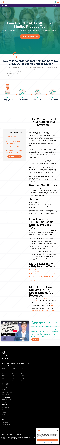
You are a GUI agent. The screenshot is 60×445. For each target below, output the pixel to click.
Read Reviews (5, 409)
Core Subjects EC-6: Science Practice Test (41, 276)
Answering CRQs (6, 399)
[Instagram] (8, 355)
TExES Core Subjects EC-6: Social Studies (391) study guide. (44, 310)
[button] (57, 430)
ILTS (3, 373)
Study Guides (5, 389)
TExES (4, 380)
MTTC (3, 375)
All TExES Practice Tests (35, 283)
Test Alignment (5, 412)
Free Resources (6, 394)
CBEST (13, 368)
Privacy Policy (50, 442)
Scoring (8, 139)
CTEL (3, 371)
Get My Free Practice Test (30, 36)
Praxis (22, 378)
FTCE (13, 371)
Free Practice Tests (7, 392)
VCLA (13, 380)
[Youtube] (6, 355)
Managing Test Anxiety (7, 402)
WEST (22, 380)
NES (13, 375)
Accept (47, 439)
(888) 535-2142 (7, 358)
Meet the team (5, 407)
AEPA (3, 368)
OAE (3, 378)
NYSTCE (23, 375)
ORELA (13, 378)
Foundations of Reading (5, 384)
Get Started (35, 339)
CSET (22, 368)
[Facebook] (2, 355)
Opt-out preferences (45, 442)
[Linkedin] (4, 355)
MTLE (22, 373)
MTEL (13, 373)
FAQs (3, 414)
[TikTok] (12, 355)
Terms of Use (6, 422)
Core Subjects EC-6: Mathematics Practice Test (42, 274)
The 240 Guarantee (7, 417)
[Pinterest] (10, 355)
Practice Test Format (11, 136)
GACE (22, 371)
